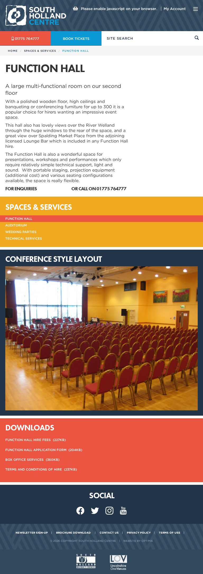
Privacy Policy (139, 532)
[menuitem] (101, 440)
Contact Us (109, 532)
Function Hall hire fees (35, 440)
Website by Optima (138, 540)
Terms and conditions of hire (41, 469)
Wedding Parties (20, 232)
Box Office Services (32, 460)
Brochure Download (73, 532)
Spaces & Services (40, 50)
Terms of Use (169, 532)
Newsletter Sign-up (32, 532)
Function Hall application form (43, 450)
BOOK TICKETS (76, 39)
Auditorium (16, 225)
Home (13, 50)
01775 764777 (27, 39)
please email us (54, 189)
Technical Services (23, 238)
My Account (175, 9)
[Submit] (196, 38)
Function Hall (18, 219)
